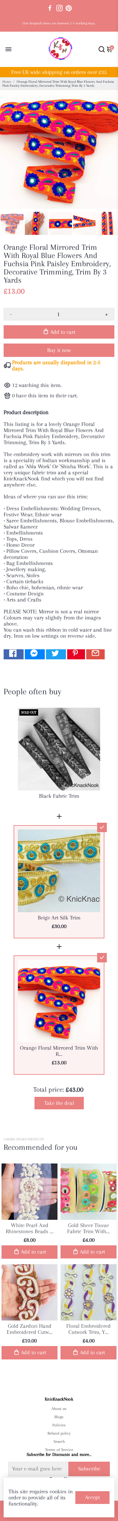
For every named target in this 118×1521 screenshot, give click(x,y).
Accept (92, 1497)
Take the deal (59, 1103)
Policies (59, 1425)
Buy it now (59, 350)
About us (59, 1408)
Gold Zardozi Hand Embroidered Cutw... (30, 1329)
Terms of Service (59, 1449)
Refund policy (59, 1433)
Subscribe (89, 1469)
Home (6, 82)
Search (59, 1441)
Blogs (59, 1417)
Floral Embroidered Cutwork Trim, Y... (88, 1329)
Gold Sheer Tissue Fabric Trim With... (88, 1228)
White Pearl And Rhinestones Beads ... (30, 1228)
